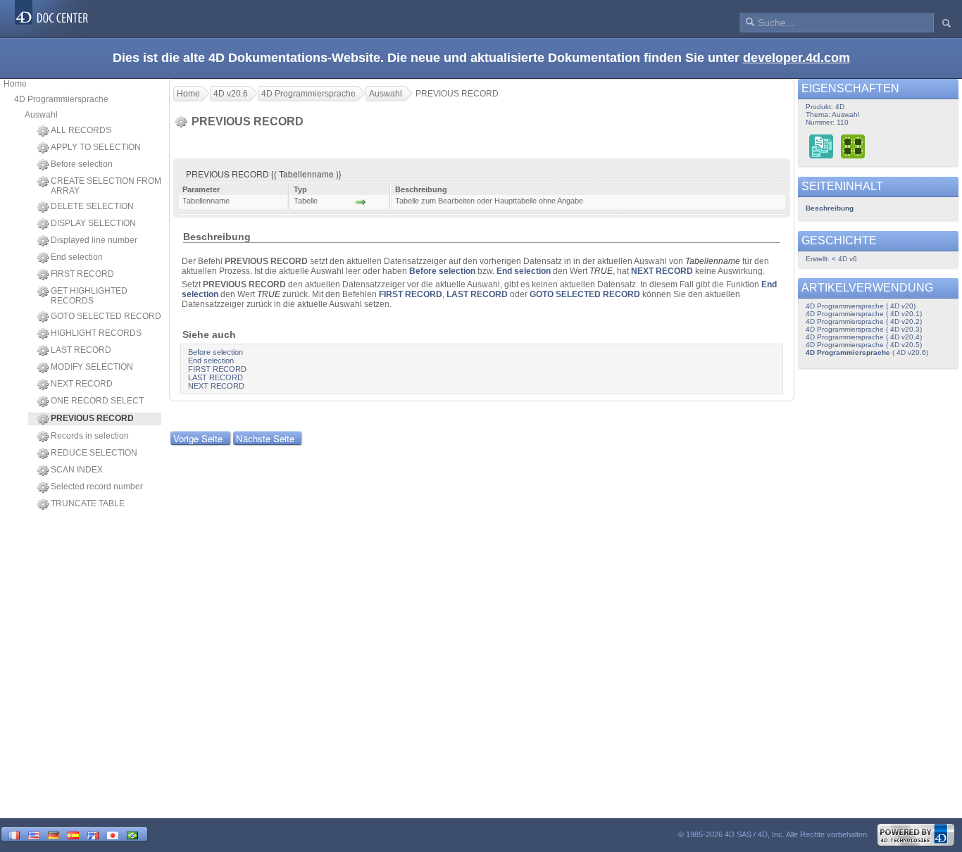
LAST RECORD (81, 350)
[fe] (93, 834)
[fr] (14, 834)
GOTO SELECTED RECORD (106, 316)
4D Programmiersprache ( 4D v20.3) (864, 329)
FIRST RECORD (82, 274)
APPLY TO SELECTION (96, 147)
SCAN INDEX (77, 470)
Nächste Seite (265, 438)
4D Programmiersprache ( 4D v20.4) (864, 337)
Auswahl (41, 115)
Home (15, 84)
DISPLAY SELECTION (93, 223)
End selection (77, 257)
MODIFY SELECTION (92, 367)
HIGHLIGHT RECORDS (96, 333)
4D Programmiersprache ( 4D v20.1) (864, 314)
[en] (34, 834)
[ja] (112, 834)
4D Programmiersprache (61, 99)
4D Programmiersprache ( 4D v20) (861, 306)
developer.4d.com (796, 58)
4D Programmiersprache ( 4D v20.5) (864, 345)
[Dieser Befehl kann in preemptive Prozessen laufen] (853, 146)
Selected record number (97, 486)
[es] (73, 834)
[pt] (132, 834)
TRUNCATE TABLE (88, 503)
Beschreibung (830, 208)
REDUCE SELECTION (94, 453)
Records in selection (90, 436)
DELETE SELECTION (92, 206)
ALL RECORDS (81, 130)
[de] (53, 834)
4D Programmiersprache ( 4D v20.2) (864, 321)
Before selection (82, 164)
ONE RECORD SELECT (97, 401)
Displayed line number (94, 240)
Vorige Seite (198, 438)
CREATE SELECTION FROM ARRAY (106, 186)
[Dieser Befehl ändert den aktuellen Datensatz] (821, 146)
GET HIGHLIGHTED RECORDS (89, 296)
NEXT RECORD (82, 384)
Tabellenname (712, 261)
